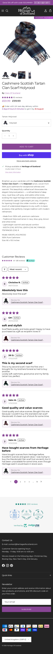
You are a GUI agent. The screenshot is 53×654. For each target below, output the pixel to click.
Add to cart (26, 147)
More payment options (26, 161)
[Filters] (4, 269)
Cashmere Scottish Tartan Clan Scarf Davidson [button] (27, 385)
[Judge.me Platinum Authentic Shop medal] (22, 514)
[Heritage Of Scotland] (26, 10)
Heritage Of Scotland (14, 645)
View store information (13, 172)
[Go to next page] (42, 481)
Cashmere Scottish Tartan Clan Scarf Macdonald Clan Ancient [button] (27, 302)
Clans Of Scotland (12, 93)
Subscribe (27, 609)
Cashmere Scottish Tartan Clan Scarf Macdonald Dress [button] (27, 424)
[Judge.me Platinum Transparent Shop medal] (33, 514)
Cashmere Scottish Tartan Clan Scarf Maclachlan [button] (27, 340)
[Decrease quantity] (4, 136)
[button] (7, 97)
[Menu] (2, 10)
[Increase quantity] (14, 136)
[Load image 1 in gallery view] (26, 43)
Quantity (6, 131)
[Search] (8, 10)
